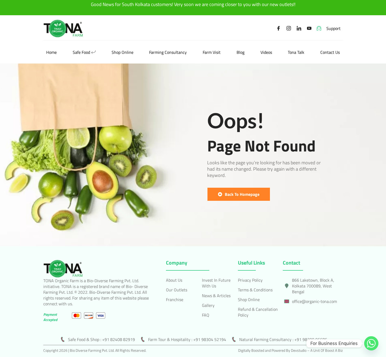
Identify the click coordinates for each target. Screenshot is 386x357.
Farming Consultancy (168, 52)
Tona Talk (296, 52)
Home (51, 52)
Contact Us (330, 52)
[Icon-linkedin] (299, 28)
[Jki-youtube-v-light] (309, 28)
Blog (240, 52)
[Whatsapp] (371, 343)
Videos (266, 52)
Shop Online (122, 52)
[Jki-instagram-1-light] (288, 28)
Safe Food (81, 52)
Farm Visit (212, 52)
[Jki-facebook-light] (278, 28)
